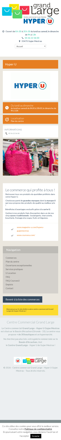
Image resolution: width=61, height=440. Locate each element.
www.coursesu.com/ (26, 235)
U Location (11, 273)
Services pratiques (14, 269)
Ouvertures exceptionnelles (19, 265)
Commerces (11, 257)
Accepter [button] (36, 436)
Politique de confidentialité (38, 429)
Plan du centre (17, 121)
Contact (9, 288)
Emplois (9, 284)
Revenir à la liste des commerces (23, 299)
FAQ (8, 277)
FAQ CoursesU (13, 280)
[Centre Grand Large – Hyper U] (30, 12)
